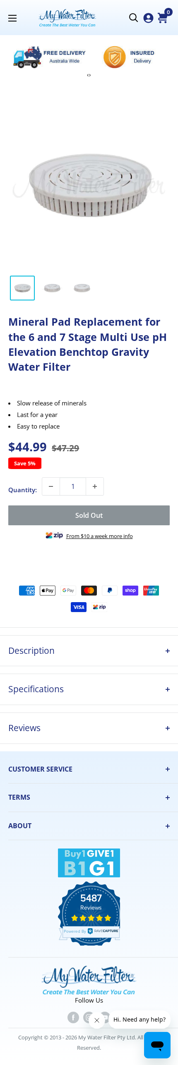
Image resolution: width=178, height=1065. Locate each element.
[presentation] (88, 74)
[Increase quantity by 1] (94, 486)
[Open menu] (12, 18)
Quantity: (22, 490)
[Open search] (133, 17)
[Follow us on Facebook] (73, 1017)
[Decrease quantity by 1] (51, 486)
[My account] (148, 18)
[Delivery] (49, 57)
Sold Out (89, 515)
